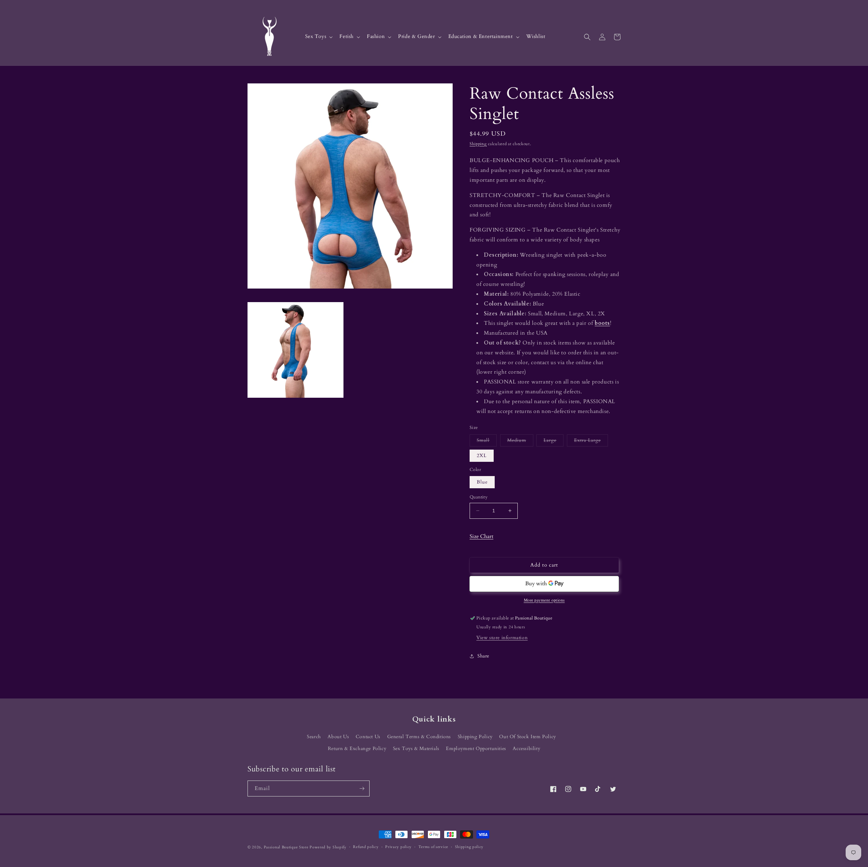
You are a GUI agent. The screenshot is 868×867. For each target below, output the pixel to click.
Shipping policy (469, 846)
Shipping (478, 143)
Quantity (479, 497)
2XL (482, 455)
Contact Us (368, 736)
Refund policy (365, 846)
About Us (338, 736)
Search (314, 736)
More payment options (544, 600)
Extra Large (591, 442)
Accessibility (526, 748)
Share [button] (483, 656)
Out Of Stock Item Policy (527, 736)
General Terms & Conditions (419, 736)
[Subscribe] (361, 788)
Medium (520, 442)
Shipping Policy (475, 736)
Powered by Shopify (328, 847)
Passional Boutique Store (286, 847)
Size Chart (481, 536)
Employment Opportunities (476, 748)
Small (487, 442)
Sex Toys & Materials (416, 748)
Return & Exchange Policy (357, 748)
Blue (482, 482)
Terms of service (433, 846)
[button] (318, 36)
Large (554, 442)
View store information (502, 637)
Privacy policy (398, 846)
